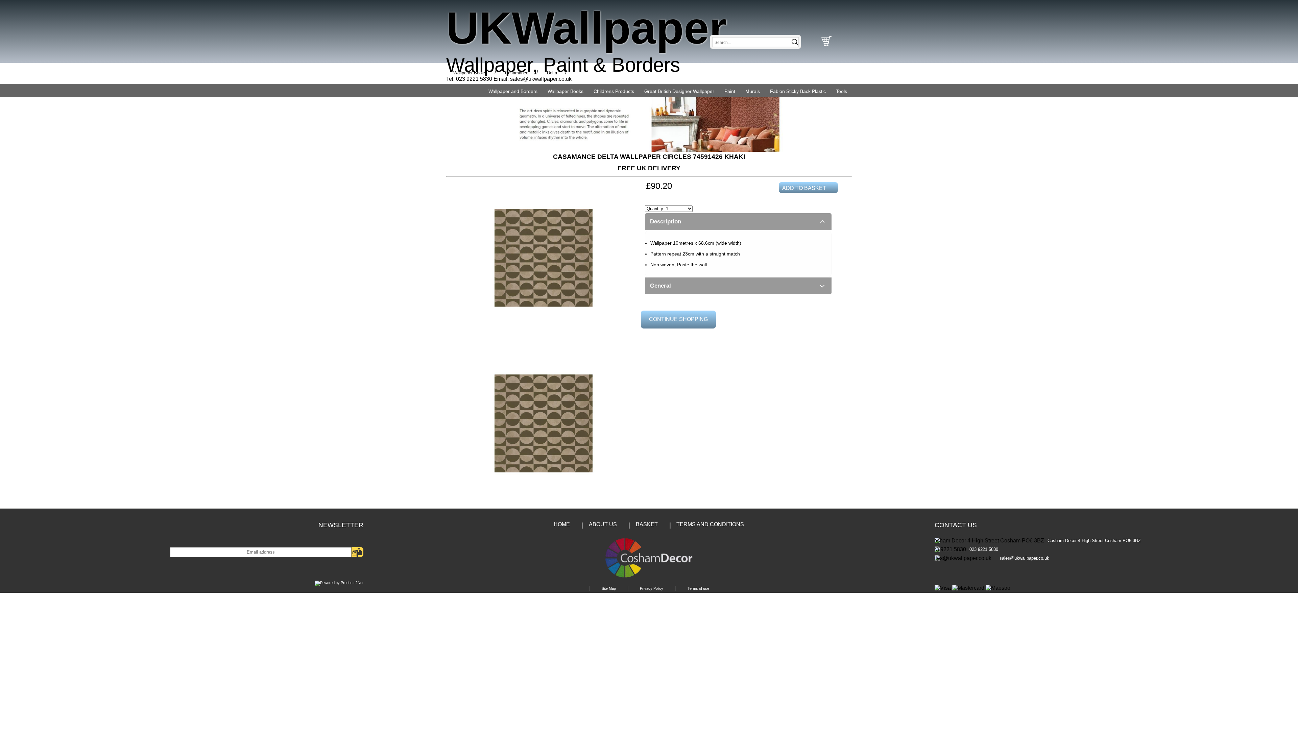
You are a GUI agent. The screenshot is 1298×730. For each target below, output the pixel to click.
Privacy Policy (651, 588)
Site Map (609, 588)
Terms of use (698, 588)
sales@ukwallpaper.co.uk (541, 79)
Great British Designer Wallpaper (679, 91)
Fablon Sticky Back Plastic (798, 91)
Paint (729, 91)
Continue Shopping (678, 319)
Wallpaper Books (565, 91)
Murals (752, 91)
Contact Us (956, 525)
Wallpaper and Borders (512, 91)
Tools (841, 91)
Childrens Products (614, 91)
